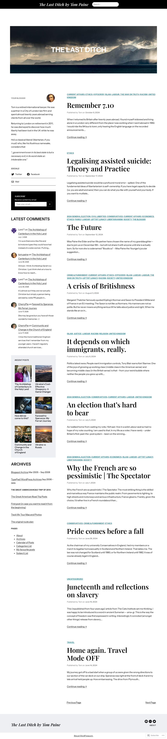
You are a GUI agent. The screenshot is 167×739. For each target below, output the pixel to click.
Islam (108, 94)
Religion (103, 333)
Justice (77, 333)
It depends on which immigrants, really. (98, 345)
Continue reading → (77, 137)
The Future (84, 227)
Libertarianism (115, 219)
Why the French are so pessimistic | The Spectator (108, 471)
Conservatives (115, 216)
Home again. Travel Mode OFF (97, 654)
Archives (20, 539)
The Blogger (139, 219)
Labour (86, 219)
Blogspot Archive (19, 472)
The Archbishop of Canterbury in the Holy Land (23, 386)
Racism (143, 94)
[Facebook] (146, 721)
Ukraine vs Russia (40, 446)
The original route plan (22, 521)
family (78, 219)
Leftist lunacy (98, 219)
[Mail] (150, 721)
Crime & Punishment (77, 275)
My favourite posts (25, 549)
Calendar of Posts (25, 542)
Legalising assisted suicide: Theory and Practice (109, 164)
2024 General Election (78, 216)
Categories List (24, 546)
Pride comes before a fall (105, 531)
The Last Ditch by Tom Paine (63, 4)
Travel (70, 642)
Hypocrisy (98, 94)
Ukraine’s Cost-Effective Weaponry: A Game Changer (43, 388)
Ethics (88, 94)
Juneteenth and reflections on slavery (108, 590)
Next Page (150, 702)
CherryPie (23, 304)
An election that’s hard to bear (102, 408)
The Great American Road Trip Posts (29, 496)
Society (128, 219)
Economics (148, 216)
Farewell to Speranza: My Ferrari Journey (43, 418)
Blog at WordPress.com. (83, 736)
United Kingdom (124, 278)
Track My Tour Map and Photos (26, 514)
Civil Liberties (98, 216)
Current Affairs (76, 94)
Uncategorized (75, 579)
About (19, 535)
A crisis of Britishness (101, 286)
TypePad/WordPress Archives (26, 479)
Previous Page (74, 702)
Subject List (22, 553)
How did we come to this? (22, 417)
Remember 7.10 (90, 105)
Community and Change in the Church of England (23, 449)
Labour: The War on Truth (125, 94)
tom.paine (23, 254)
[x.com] (154, 721)
